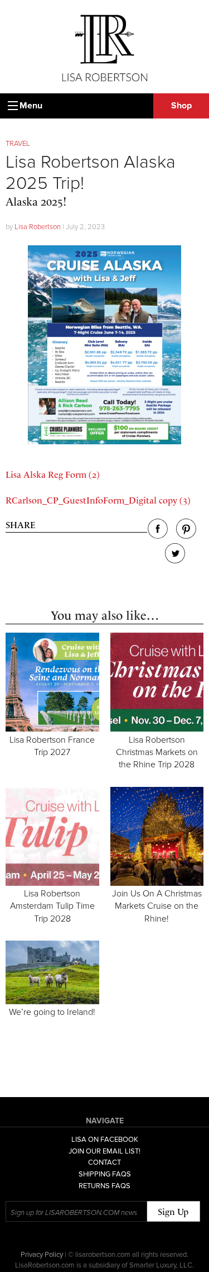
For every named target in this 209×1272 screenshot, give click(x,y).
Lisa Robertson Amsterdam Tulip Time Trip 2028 (52, 906)
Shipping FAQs (105, 1174)
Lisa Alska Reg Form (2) (53, 474)
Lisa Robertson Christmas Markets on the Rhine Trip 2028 (157, 752)
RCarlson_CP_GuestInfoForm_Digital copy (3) (98, 500)
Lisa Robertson (37, 226)
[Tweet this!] (175, 560)
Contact (104, 1162)
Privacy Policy (42, 1254)
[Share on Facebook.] (158, 535)
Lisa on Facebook (104, 1139)
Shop (181, 105)
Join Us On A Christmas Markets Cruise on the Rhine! (157, 906)
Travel (18, 143)
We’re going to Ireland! (52, 1012)
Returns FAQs (104, 1185)
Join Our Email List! (104, 1151)
